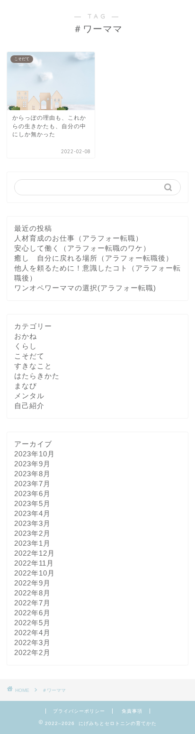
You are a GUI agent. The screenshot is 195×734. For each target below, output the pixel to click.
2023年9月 (32, 464)
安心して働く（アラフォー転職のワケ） (82, 248)
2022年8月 (32, 593)
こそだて (29, 356)
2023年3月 (32, 523)
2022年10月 (34, 573)
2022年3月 (32, 642)
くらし (25, 346)
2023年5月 (32, 503)
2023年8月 (32, 474)
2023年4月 (32, 513)
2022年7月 (32, 603)
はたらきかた (37, 376)
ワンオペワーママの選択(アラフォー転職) (85, 288)
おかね (25, 336)
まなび (25, 386)
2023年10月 (34, 454)
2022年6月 (32, 613)
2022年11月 (34, 563)
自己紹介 (29, 406)
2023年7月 (32, 484)
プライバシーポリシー (79, 711)
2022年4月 (32, 633)
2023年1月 (32, 543)
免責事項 (132, 711)
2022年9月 (32, 583)
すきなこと (33, 366)
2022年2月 (32, 652)
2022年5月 (32, 623)
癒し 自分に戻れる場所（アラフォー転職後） (93, 258)
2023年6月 (32, 493)
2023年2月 (32, 533)
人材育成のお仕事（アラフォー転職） (78, 238)
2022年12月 (34, 553)
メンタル (29, 396)
